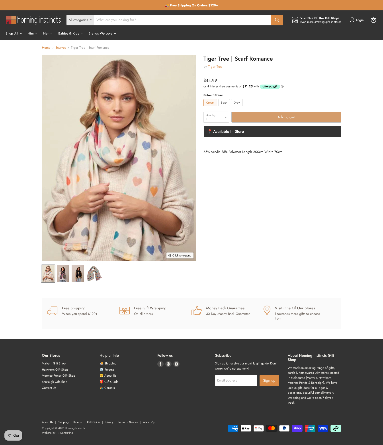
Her (46, 33)
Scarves (60, 48)
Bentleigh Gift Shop (54, 382)
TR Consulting (64, 433)
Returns (77, 422)
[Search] (277, 20)
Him (31, 33)
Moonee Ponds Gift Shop (58, 375)
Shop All (12, 33)
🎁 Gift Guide (109, 382)
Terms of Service (128, 422)
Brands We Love (100, 33)
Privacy (109, 422)
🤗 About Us (108, 375)
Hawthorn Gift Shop (55, 369)
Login (360, 20)
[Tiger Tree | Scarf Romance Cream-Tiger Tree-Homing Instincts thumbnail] (48, 273)
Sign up (269, 380)
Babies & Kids (69, 33)
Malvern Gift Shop (54, 363)
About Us (47, 422)
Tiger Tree (215, 66)
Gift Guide (93, 422)
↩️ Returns (107, 369)
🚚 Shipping (108, 363)
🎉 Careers (107, 387)
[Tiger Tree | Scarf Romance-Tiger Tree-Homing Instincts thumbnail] (63, 273)
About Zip (149, 422)
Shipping (63, 422)
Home (46, 48)
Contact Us (49, 387)
